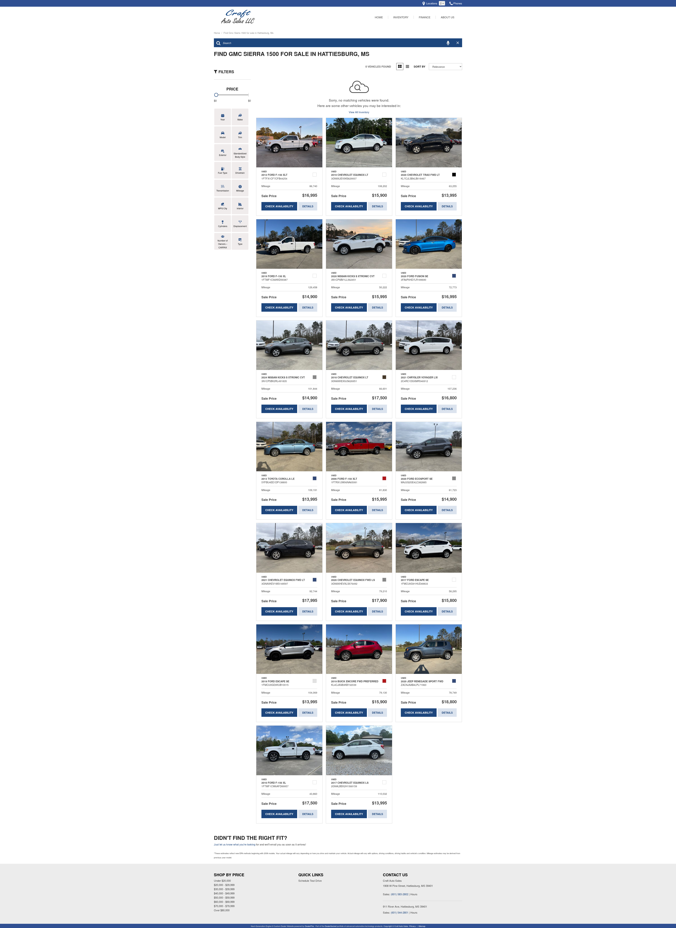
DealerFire (309, 926)
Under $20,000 (222, 880)
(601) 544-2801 (399, 912)
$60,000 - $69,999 (224, 902)
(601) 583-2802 (399, 894)
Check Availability (279, 206)
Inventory (400, 17)
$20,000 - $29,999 (224, 885)
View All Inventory (359, 112)
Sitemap (421, 926)
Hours (413, 894)
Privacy (412, 926)
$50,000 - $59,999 (224, 897)
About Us (447, 17)
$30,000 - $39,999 (224, 889)
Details (307, 206)
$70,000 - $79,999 (224, 906)
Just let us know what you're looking (234, 844)
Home (379, 17)
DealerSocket (330, 926)
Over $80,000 (222, 910)
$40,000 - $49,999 (224, 893)
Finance (424, 17)
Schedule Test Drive (310, 880)
